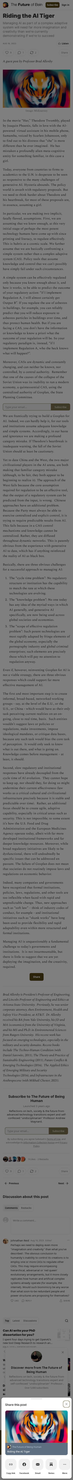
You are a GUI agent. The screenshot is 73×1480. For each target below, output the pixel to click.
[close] (66, 1404)
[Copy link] (10, 1464)
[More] (64, 1464)
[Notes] (51, 1464)
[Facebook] (24, 1464)
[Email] (37, 1464)
